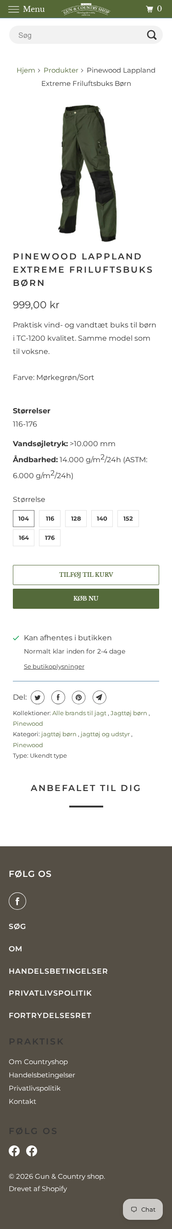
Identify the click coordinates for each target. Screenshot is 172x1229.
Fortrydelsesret (50, 1015)
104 (23, 518)
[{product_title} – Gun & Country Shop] (86, 170)
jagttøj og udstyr (106, 734)
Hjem (27, 70)
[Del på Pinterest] (78, 697)
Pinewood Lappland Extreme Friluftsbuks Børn (83, 269)
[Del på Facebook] (57, 697)
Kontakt (22, 1101)
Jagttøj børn (130, 713)
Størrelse (29, 499)
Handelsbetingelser (58, 971)
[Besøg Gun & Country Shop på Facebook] (31, 1153)
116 (50, 518)
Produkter (61, 70)
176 (50, 537)
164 (24, 537)
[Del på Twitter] (36, 697)
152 (128, 518)
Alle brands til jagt (80, 713)
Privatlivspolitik (50, 993)
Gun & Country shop (69, 1176)
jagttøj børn (59, 734)
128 (76, 518)
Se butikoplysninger (54, 666)
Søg (17, 926)
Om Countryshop (38, 1061)
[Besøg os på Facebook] (14, 1153)
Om (15, 948)
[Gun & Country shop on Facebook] (19, 901)
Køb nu (86, 598)
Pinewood (28, 723)
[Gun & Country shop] (86, 9)
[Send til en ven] (98, 697)
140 (102, 518)
